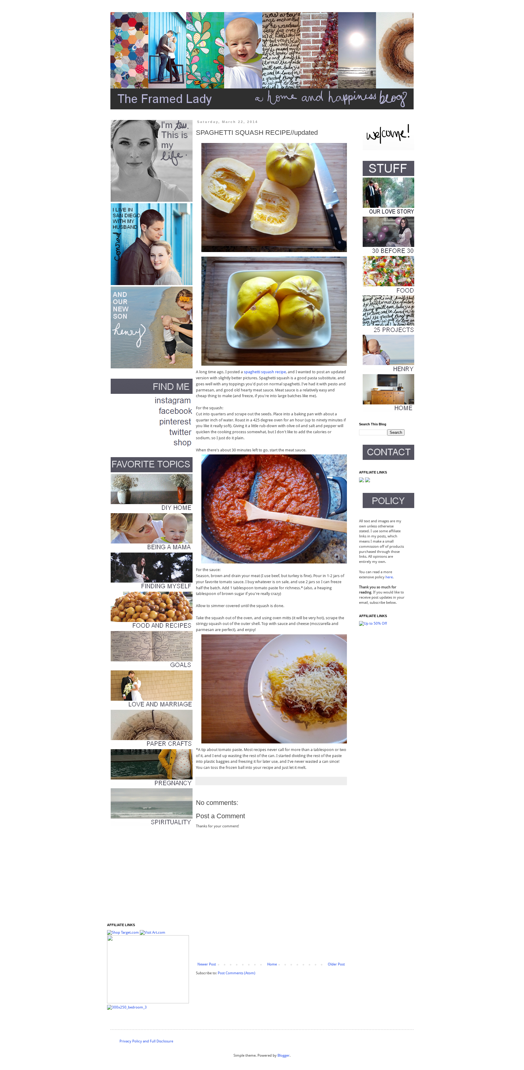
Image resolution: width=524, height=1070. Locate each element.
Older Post (336, 964)
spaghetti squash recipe (265, 372)
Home (272, 964)
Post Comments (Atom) (236, 973)
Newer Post (206, 964)
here (389, 577)
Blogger (283, 1055)
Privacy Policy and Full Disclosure (146, 1041)
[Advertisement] (145, 874)
